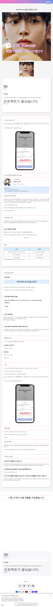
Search (21, 589)
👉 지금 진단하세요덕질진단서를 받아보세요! (26, 604)
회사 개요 (26, 589)
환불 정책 (31, 589)
